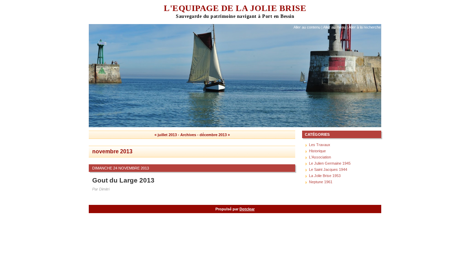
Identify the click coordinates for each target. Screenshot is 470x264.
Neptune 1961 (320, 182)
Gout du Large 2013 (123, 180)
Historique (317, 151)
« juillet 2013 (165, 135)
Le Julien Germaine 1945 (330, 163)
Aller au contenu (306, 27)
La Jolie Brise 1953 (325, 176)
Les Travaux (319, 145)
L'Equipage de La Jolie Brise (235, 8)
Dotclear (247, 209)
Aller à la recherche (365, 27)
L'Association (320, 157)
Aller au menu (334, 27)
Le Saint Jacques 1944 (328, 169)
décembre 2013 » (215, 135)
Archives (188, 135)
